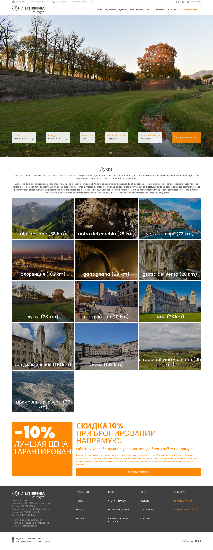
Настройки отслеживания (24, 525)
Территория (178, 492)
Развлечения (137, 9)
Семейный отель (117, 500)
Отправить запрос (182, 500)
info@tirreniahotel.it (41, 509)
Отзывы (160, 9)
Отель (99, 9)
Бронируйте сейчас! (138, 471)
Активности (147, 509)
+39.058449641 (62, 2)
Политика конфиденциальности (27, 520)
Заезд (17, 135)
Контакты (173, 9)
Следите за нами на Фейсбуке (29, 538)
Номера (80, 500)
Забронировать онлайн (185, 509)
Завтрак (80, 518)
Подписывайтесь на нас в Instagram (32, 541)
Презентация (83, 492)
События (145, 518)
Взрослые (87, 135)
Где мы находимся (116, 9)
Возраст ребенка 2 (150, 135)
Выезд (51, 135)
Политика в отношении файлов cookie (30, 522)
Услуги (80, 509)
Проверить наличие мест (186, 137)
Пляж (111, 492)
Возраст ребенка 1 (116, 135)
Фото (150, 9)
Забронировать (191, 9)
